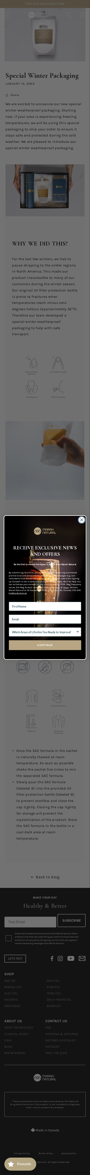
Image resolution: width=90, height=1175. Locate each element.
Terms (57, 587)
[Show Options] (78, 632)
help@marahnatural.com (18, 593)
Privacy (66, 587)
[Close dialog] (81, 520)
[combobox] (44, 632)
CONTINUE (45, 645)
